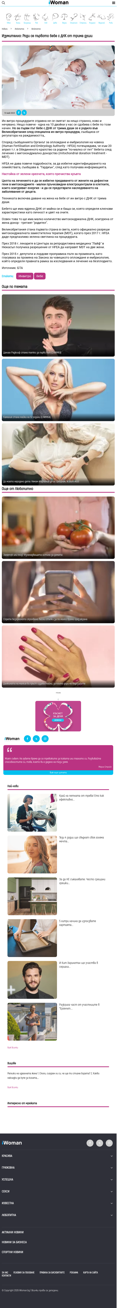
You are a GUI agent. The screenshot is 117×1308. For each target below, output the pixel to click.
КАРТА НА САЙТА (90, 1272)
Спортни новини (12, 1252)
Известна (8, 1203)
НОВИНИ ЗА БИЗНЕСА (14, 1242)
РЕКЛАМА (74, 1272)
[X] (36, 739)
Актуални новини (13, 1232)
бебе (39, 276)
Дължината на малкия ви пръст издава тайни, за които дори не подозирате (44, 683)
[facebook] (27, 739)
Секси (5, 1191)
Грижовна (8, 1167)
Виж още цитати (58, 772)
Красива (7, 1156)
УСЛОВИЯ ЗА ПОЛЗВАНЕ (23, 1272)
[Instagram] (45, 739)
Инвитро (25, 276)
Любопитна (9, 1215)
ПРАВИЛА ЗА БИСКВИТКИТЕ (52, 1272)
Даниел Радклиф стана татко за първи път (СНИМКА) (32, 352)
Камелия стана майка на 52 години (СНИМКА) (27, 417)
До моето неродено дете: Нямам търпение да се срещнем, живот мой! (41, 481)
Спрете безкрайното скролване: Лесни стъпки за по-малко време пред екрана (45, 619)
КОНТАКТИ (6, 1275)
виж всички (12, 1047)
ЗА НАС (5, 1272)
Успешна (7, 1179)
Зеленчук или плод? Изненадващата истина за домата (32, 555)
